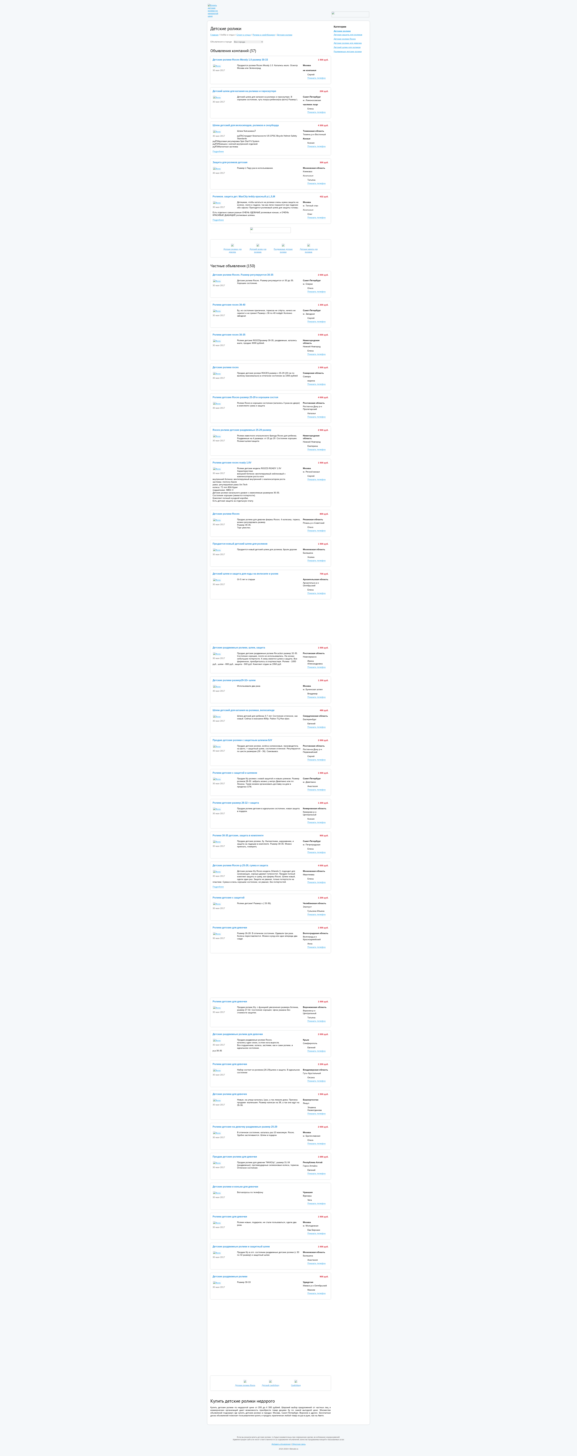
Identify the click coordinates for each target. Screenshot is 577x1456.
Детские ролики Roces (345, 39)
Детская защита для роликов (309, 250)
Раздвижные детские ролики (283, 250)
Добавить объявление (281, 1444)
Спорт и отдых (244, 35)
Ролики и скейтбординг (264, 35)
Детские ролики (284, 35)
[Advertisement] (270, 621)
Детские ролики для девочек (232, 250)
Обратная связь (299, 1444)
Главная (214, 35)
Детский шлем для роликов (257, 250)
